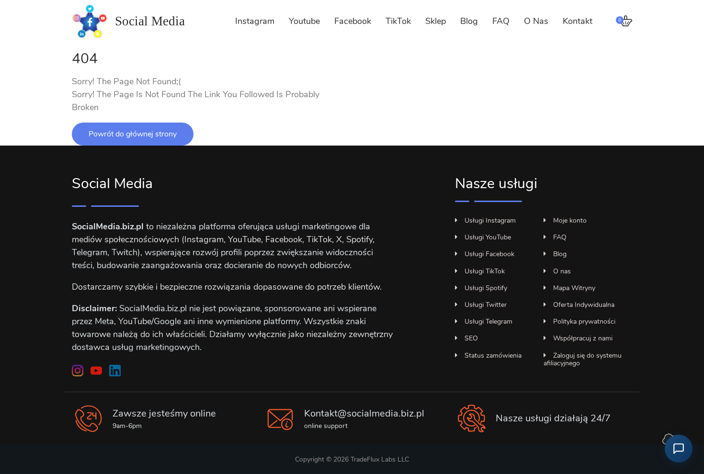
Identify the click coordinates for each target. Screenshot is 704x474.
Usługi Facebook (489, 254)
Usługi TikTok (485, 271)
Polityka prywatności (584, 321)
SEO (471, 338)
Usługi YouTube (488, 237)
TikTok (398, 21)
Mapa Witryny (574, 288)
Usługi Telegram (488, 321)
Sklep (435, 21)
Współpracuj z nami (583, 338)
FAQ (501, 21)
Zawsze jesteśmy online (164, 413)
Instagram (254, 21)
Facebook (352, 21)
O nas (562, 271)
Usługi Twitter (486, 304)
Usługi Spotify (486, 288)
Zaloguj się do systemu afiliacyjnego (583, 359)
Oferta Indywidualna (583, 304)
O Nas (536, 21)
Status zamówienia (493, 355)
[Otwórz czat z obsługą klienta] (679, 449)
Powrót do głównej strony (133, 134)
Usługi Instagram (490, 220)
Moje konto (570, 220)
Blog (469, 21)
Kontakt (577, 21)
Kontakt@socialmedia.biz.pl (364, 413)
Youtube (304, 21)
